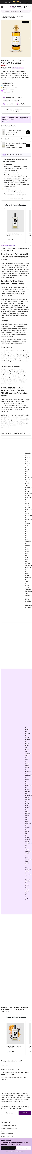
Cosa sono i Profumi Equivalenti (9, 1128)
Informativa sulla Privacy (19, 1151)
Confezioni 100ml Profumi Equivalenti (14, 16)
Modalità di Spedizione (7, 1136)
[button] (2, 225)
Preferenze (23, 1148)
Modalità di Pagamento (7, 1133)
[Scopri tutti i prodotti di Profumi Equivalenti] (2, 7)
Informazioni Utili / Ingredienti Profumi (13, 433)
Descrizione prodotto (8, 245)
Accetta (8, 1148)
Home (2, 16)
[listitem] (15, 225)
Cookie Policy (9, 1151)
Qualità (3, 1131)
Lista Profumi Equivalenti (7, 1125)
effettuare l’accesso (10, 1077)
